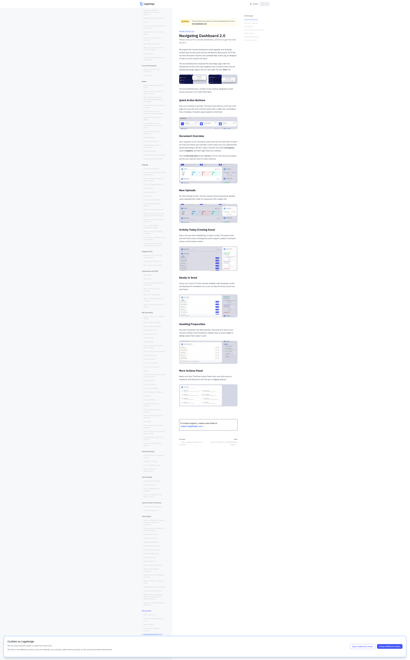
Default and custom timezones (154, 18)
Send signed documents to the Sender (154, 86)
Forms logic (147, 396)
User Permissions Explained (153, 507)
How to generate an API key (153, 265)
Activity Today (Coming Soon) (254, 30)
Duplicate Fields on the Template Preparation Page (154, 376)
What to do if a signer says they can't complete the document (154, 215)
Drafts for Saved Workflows (153, 565)
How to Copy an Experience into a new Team (154, 27)
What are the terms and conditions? (151, 71)
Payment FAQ (148, 75)
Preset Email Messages (151, 550)
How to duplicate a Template (153, 392)
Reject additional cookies (362, 646)
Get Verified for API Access (153, 261)
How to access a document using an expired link (154, 174)
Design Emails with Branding (153, 159)
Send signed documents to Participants (152, 146)
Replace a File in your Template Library (154, 318)
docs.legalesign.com (199, 24)
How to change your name (152, 465)
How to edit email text (151, 141)
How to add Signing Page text (153, 184)
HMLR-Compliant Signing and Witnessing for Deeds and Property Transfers (153, 597)
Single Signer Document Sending (154, 587)
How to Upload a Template (152, 326)
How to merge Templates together (152, 411)
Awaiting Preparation (251, 37)
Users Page (147, 279)
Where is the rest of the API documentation (153, 256)
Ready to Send (249, 33)
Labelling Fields (149, 342)
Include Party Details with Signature (152, 205)
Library (146, 371)
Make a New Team (150, 485)
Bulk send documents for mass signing (154, 33)
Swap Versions (148, 624)
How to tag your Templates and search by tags (154, 432)
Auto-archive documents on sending (153, 444)
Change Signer (148, 54)
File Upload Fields (149, 400)
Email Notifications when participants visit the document (154, 112)
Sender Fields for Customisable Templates (154, 576)
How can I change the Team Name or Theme (153, 496)
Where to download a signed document (153, 233)
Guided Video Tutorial (151, 534)
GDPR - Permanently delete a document (153, 300)
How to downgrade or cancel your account (153, 284)
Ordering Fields (149, 338)
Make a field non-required (152, 322)
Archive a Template (150, 384)
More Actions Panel (250, 40)
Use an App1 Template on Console (152, 629)
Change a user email (150, 461)
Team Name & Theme (151, 538)
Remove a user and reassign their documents (154, 604)
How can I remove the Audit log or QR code (154, 221)
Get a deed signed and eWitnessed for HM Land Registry (152, 12)
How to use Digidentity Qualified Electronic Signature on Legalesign (154, 522)
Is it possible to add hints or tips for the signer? (154, 238)
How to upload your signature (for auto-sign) (153, 180)
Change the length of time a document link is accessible (153, 244)
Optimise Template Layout (152, 591)
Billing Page (148, 275)
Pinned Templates (149, 561)
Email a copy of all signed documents (152, 133)
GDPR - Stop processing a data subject (154, 306)
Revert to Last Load (150, 334)
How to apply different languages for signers (151, 227)
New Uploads (248, 26)
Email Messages (149, 137)
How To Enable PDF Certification (154, 351)
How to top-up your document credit (153, 620)
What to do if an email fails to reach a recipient (153, 92)
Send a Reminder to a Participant (154, 155)
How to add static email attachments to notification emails (153, 125)
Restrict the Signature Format (153, 210)
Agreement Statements (151, 44)
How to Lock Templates (151, 367)
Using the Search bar (150, 355)
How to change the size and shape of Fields (153, 347)
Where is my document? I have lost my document (153, 49)
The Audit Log (148, 188)
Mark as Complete (150, 192)
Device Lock (147, 196)
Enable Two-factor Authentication (150, 470)
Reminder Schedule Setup (152, 546)
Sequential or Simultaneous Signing (153, 118)
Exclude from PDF (149, 359)
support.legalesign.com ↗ (192, 426)
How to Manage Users (151, 510)
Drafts (146, 22)
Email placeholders (150, 151)
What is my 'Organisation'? (152, 295)
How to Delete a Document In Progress (153, 426)
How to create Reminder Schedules (152, 490)
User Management (150, 557)
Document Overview (251, 23)
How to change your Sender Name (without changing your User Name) (153, 99)
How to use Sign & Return (152, 200)
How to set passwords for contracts (152, 39)
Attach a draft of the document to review (154, 106)
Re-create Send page (151, 388)
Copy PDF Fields (149, 381)
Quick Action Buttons (251, 20)
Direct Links (147, 422)
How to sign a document (152, 169)
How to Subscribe (149, 615)
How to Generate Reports (152, 481)
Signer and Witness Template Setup (153, 582)
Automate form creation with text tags (153, 417)
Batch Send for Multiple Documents (151, 570)
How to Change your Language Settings (154, 456)
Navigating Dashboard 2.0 (153, 634)
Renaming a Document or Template (152, 405)
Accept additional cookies (389, 646)
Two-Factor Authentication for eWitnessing (154, 59)
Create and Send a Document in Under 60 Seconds (154, 529)
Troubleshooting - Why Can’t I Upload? (153, 438)
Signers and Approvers (151, 542)
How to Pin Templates (151, 363)
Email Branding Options (151, 554)
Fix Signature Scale (150, 330)
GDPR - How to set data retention (151, 290)
